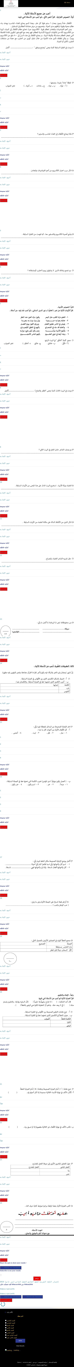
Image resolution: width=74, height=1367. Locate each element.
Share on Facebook (11, 1268)
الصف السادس (11, 1323)
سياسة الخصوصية (42, 1362)
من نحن (34, 1362)
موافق (37, 1278)
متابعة (4, 75)
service (25, 1362)
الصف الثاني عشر (12, 1338)
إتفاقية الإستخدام (53, 1362)
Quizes (19, 1362)
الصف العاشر (10, 1333)
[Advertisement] (37, 215)
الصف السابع (10, 1325)
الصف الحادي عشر (12, 1335)
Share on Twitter (33, 1297)
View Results (20, 1346)
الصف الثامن (10, 1328)
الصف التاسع (10, 1330)
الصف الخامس (11, 1320)
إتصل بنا (29, 1362)
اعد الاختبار (6, 1300)
